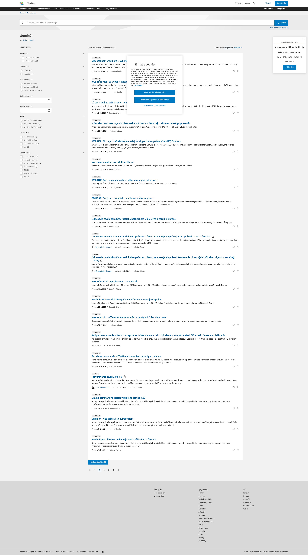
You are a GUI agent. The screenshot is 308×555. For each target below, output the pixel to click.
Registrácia (281, 3)
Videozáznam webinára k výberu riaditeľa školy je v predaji (124, 60)
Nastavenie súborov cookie (87, 552)
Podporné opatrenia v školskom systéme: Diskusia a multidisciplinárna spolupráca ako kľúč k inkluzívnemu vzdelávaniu (158, 335)
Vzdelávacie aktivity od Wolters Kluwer (113, 162)
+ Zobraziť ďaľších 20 (98, 462)
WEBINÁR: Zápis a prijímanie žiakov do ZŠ (114, 281)
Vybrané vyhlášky (205, 503)
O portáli (246, 499)
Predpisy (202, 496)
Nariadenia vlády (205, 499)
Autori (245, 509)
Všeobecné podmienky (65, 552)
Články (201, 493)
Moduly (201, 538)
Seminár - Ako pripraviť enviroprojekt (112, 418)
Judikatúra (202, 509)
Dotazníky (202, 541)
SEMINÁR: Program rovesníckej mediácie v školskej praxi (123, 198)
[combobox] (154, 23)
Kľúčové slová (31, 13)
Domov (22, 13)
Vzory (201, 506)
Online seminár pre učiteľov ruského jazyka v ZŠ (118, 397)
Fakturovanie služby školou (107, 376)
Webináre (202, 515)
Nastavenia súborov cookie (155, 106)
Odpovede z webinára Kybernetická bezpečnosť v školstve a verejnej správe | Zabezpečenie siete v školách (151, 236)
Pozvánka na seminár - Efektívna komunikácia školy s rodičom (126, 356)
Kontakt (246, 493)
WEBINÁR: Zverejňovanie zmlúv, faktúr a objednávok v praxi (124, 180)
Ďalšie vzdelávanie (206, 522)
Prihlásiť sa (289, 67)
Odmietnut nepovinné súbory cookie (155, 100)
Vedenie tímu (159, 496)
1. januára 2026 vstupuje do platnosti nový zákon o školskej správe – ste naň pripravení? (141, 123)
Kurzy (201, 534)
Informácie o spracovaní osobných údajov (36, 552)
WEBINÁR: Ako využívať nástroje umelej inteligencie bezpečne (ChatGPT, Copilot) (136, 141)
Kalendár (202, 531)
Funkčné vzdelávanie (207, 519)
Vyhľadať (283, 23)
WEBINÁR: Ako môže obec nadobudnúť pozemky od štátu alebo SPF (129, 317)
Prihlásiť (268, 3)
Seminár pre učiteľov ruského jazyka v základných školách (124, 439)
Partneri (246, 496)
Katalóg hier (203, 528)
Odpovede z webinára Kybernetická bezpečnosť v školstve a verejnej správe (134, 218)
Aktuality (202, 512)
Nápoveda (247, 503)
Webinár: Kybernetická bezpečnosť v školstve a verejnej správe (126, 299)
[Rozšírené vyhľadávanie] (22, 22)
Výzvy (201, 525)
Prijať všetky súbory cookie (154, 92)
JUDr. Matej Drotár (102, 387)
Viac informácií (139, 85)
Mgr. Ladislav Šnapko (104, 247)
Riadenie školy (159, 493)
